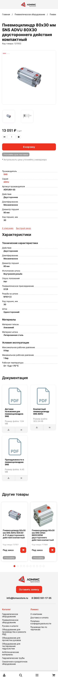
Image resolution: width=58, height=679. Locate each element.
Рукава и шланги (10, 626)
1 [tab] (14, 566)
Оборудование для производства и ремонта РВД (14, 631)
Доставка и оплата (39, 617)
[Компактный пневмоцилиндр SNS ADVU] (43, 396)
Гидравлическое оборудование (10, 615)
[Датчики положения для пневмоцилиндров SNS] (14, 396)
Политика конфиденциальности (40, 622)
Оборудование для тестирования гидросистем (11, 646)
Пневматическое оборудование (10, 621)
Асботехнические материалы (10, 653)
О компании (36, 614)
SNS (5, 174)
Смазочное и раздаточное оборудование (14, 662)
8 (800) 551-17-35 (41, 598)
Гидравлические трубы (13, 658)
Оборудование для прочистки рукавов (11, 639)
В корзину (29, 147)
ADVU (6, 182)
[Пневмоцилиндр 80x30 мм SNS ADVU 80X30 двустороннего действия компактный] (9, 116)
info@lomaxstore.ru (17, 598)
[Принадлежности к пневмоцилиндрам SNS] (14, 446)
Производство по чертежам (38, 628)
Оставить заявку (29, 589)
